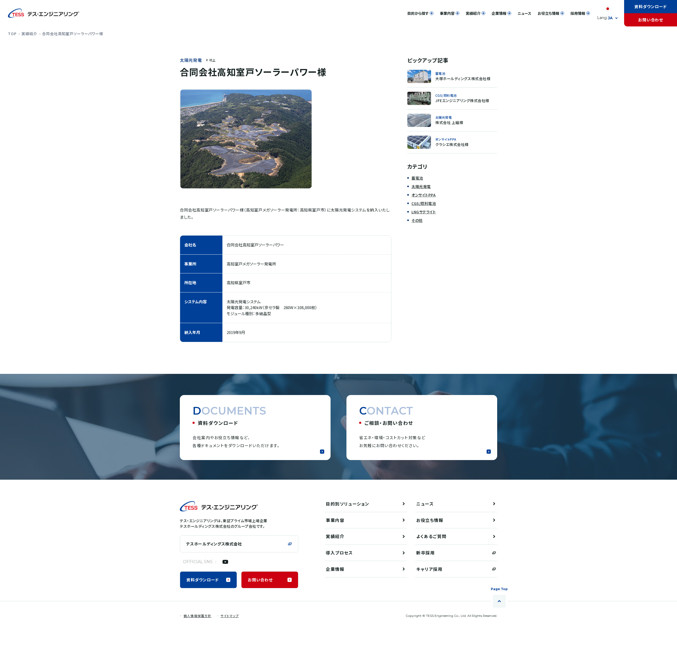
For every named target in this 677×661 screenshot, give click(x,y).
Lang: (605, 17)
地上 (212, 60)
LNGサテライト (423, 211)
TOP (12, 33)
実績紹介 (29, 33)
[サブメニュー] (431, 13)
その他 (417, 220)
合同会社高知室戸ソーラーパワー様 (72, 33)
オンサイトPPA (423, 195)
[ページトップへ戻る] (499, 601)
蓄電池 (417, 178)
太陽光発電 (191, 60)
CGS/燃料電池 (423, 203)
